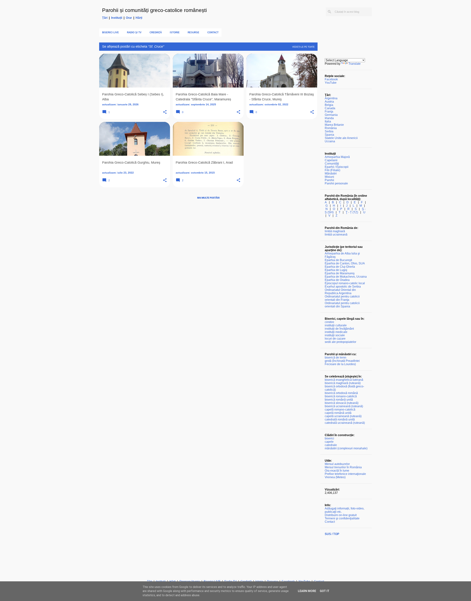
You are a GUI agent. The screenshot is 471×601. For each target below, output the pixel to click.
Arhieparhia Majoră (337, 156)
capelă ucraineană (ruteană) (343, 416)
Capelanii (331, 160)
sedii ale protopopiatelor (340, 341)
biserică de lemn (335, 357)
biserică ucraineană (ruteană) (344, 406)
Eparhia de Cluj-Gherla (340, 266)
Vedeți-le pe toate (303, 47)
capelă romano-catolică (340, 409)
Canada (330, 108)
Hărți (139, 17)
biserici (329, 438)
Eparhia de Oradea (337, 279)
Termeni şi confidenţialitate (342, 518)
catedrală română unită (340, 419)
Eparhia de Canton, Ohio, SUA (345, 263)
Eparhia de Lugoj (336, 270)
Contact (213, 32)
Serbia (329, 131)
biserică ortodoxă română (341, 393)
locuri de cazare (335, 338)
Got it (324, 591)
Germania (331, 114)
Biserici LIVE (110, 32)
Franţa (329, 111)
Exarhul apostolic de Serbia (343, 286)
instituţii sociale (335, 335)
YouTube (331, 82)
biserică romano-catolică (341, 396)
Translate (354, 63)
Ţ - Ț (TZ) (352, 212)
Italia (328, 121)
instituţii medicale (336, 332)
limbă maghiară (335, 231)
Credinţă (156, 32)
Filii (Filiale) (332, 170)
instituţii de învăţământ (339, 328)
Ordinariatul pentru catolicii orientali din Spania (342, 305)
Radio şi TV (134, 32)
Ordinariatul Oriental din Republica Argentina (340, 291)
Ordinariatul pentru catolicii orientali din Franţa (342, 298)
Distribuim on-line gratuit (341, 515)
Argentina (331, 98)
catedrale (331, 445)
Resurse (193, 32)
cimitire (329, 322)
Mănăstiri (331, 173)
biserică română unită (339, 399)
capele (329, 441)
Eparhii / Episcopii (336, 166)
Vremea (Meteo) (335, 477)
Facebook (331, 79)
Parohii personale (336, 183)
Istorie (175, 32)
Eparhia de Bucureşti (338, 260)
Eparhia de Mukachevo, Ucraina (346, 276)
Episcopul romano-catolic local (345, 283)
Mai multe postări (208, 198)
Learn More (307, 591)
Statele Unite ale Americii (341, 138)
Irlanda (329, 118)
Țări (104, 17)
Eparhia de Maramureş (340, 273)
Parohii (329, 180)
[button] (165, 112)
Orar (129, 17)
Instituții (116, 17)
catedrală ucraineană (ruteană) (345, 422)
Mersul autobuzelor (337, 464)
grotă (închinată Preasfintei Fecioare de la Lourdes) (342, 362)
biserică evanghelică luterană (344, 379)
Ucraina (330, 141)
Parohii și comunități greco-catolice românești (154, 10)
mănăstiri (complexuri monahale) (346, 448)
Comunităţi (332, 163)
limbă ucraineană (336, 234)
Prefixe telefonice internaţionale (345, 473)
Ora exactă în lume (337, 470)
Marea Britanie (334, 124)
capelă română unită (338, 412)
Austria (329, 101)
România (331, 128)
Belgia (329, 104)
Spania (329, 134)
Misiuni (329, 176)
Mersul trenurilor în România (343, 467)
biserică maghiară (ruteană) (343, 383)
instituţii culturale (336, 325)
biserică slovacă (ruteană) (341, 402)
